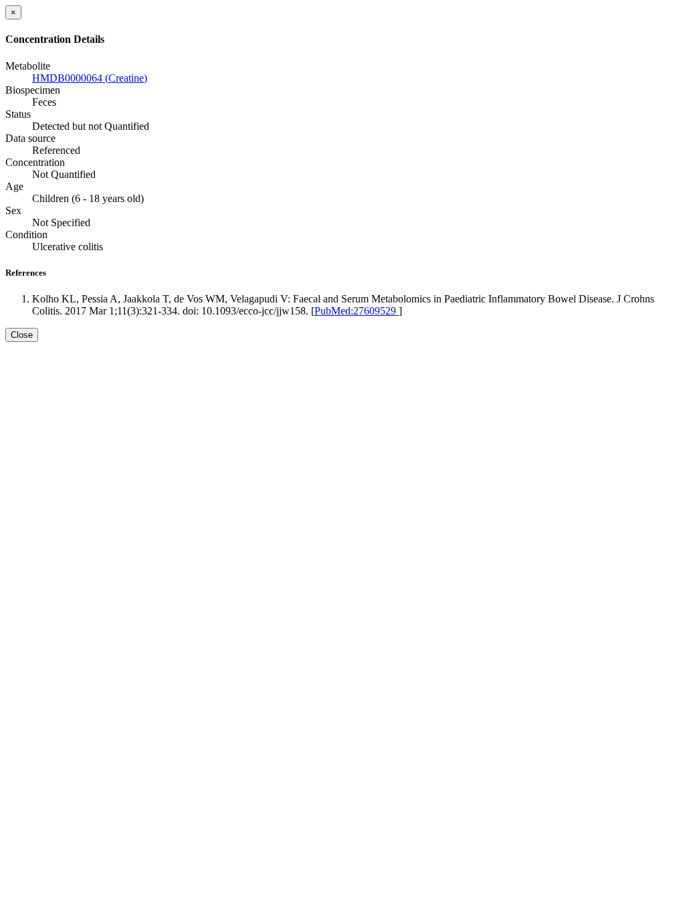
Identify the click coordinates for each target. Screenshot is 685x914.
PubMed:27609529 (356, 310)
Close (22, 335)
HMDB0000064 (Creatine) (89, 78)
